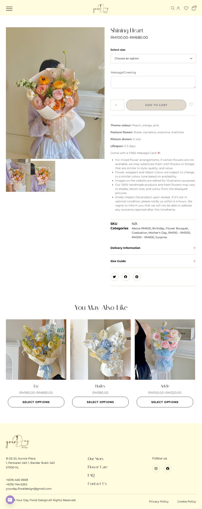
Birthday (158, 228)
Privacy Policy (159, 501)
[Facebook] (167, 468)
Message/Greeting (123, 72)
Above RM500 (141, 228)
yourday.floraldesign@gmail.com (29, 488)
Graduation (139, 232)
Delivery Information (125, 248)
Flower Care (98, 467)
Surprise (161, 237)
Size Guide (118, 261)
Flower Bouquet (177, 228)
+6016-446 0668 (17, 480)
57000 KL (12, 467)
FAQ (91, 475)
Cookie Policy (186, 501)
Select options (36, 402)
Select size (117, 50)
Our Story (96, 458)
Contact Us (97, 483)
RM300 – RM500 (143, 237)
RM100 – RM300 (179, 232)
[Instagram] (156, 468)
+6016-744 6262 (16, 484)
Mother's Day (158, 232)
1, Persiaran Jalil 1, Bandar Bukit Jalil (30, 463)
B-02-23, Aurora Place (21, 458)
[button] (9, 8)
